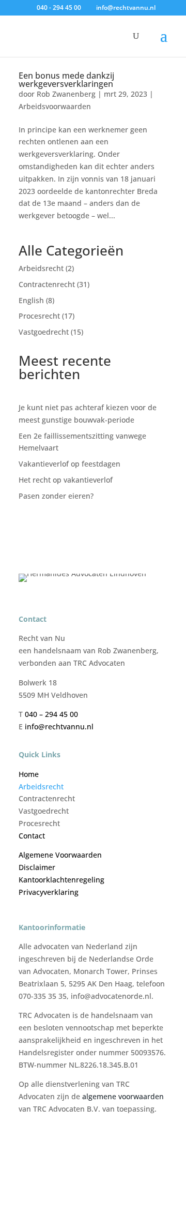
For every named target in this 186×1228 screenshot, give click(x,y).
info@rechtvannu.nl (59, 726)
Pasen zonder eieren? (56, 496)
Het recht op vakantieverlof (66, 480)
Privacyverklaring (49, 892)
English (31, 300)
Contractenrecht (47, 284)
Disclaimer (37, 867)
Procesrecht (39, 316)
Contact (32, 836)
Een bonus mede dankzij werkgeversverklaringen (66, 79)
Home (29, 774)
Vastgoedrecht (44, 332)
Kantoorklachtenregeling (61, 880)
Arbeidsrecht (41, 268)
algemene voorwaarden (123, 1096)
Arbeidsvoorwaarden (55, 106)
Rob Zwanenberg (66, 94)
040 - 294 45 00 (59, 7)
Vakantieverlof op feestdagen (69, 464)
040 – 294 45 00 (52, 714)
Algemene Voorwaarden (60, 855)
